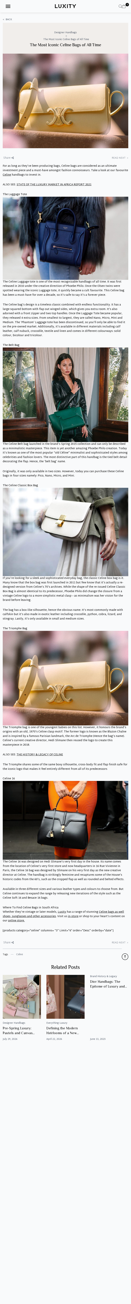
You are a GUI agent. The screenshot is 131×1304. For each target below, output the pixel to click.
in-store (73, 916)
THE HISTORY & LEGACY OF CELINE (40, 754)
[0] (124, 6)
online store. (16, 920)
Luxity (62, 912)
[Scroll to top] (125, 957)
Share (7, 158)
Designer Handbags (65, 32)
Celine (7, 175)
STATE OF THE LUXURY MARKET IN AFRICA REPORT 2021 (54, 184)
